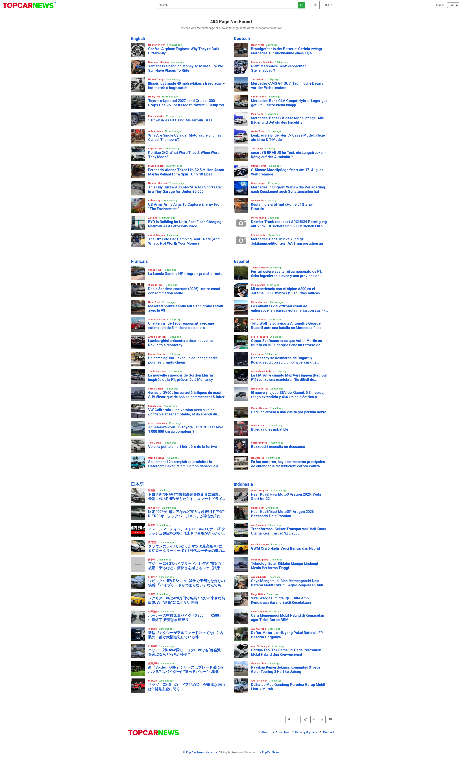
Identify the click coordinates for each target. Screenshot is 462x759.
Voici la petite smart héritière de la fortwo (182, 446)
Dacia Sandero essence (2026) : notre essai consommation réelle (184, 291)
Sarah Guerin (156, 388)
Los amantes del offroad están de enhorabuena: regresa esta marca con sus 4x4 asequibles (289, 308)
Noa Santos (258, 458)
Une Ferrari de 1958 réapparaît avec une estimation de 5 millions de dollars (181, 325)
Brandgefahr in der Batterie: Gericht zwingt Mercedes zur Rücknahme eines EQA (286, 51)
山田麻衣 (153, 646)
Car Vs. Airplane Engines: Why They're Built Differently (183, 51)
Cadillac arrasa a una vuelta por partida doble (288, 412)
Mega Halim (258, 594)
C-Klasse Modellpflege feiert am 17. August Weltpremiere (287, 172)
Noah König (258, 44)
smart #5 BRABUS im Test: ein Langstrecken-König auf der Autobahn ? (288, 154)
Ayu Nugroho (259, 628)
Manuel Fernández (262, 371)
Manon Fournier (157, 354)
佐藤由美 (153, 680)
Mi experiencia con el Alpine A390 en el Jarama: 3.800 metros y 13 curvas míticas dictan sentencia (285, 291)
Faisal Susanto (259, 544)
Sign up (453, 5)
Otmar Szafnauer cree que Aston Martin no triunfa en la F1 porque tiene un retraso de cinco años (286, 343)
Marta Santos (259, 319)
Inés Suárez (258, 285)
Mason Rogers (156, 165)
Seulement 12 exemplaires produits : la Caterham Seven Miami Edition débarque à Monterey (183, 464)
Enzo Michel (155, 406)
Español (241, 261)
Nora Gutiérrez (260, 388)
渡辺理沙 (153, 542)
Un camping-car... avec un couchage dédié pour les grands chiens (183, 360)
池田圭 (152, 594)
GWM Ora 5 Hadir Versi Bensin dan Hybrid (285, 548)
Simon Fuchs (258, 96)
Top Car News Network (201, 752)
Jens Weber (258, 79)
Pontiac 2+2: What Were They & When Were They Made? (183, 154)
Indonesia (243, 484)
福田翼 (152, 490)
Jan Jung (256, 148)
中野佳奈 (153, 611)
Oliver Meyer (258, 183)
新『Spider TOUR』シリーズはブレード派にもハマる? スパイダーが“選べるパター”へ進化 (185, 669)
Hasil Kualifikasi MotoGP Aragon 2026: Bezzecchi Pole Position (283, 513)
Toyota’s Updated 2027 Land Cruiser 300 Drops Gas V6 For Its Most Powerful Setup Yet (186, 103)
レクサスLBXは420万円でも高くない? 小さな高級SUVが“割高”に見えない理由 (186, 600)
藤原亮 (152, 525)
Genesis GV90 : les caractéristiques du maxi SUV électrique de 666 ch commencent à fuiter (186, 394)
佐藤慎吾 (153, 663)
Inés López (257, 354)
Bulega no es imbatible (269, 429)
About (265, 732)
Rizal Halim (258, 507)
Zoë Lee (153, 217)
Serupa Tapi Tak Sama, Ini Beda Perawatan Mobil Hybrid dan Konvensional (286, 652)
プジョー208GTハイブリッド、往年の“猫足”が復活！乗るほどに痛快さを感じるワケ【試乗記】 (185, 565)
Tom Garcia (155, 442)
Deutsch (242, 38)
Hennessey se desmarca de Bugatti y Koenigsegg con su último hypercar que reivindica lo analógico (283, 360)
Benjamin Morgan (158, 62)
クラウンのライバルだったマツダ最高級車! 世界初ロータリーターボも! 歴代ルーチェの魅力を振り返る (185, 548)
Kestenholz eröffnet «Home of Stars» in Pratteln (284, 206)
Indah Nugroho (260, 559)
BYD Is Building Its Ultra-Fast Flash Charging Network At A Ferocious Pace (184, 224)
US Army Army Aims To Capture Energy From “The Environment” (185, 206)
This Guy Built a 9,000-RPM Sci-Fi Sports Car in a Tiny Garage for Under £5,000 (185, 189)
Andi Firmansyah (261, 646)
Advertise (282, 732)
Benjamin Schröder (262, 62)
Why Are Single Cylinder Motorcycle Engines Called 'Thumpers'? (184, 137)
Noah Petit (154, 302)
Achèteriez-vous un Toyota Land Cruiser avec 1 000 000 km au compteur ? (186, 429)
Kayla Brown (155, 148)
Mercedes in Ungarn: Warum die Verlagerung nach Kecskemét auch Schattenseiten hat (288, 189)
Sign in (440, 5)
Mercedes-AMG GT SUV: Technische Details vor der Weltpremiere (287, 85)
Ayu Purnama (259, 525)
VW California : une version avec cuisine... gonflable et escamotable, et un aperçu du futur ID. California (182, 412)
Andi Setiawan (259, 680)
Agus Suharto (259, 577)
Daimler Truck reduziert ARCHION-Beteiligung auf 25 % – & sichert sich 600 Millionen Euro (289, 224)
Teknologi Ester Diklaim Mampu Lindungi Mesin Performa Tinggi (284, 565)
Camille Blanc (156, 458)
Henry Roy (154, 96)
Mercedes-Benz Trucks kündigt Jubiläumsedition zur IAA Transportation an (287, 241)
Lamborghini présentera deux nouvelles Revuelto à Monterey (180, 343)
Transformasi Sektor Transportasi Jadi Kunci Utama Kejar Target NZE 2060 (288, 531)
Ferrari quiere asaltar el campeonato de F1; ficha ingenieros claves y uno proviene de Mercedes (286, 273)
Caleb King (154, 200)
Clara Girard (155, 285)
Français (139, 261)
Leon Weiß (257, 200)
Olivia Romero (259, 425)
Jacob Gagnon (156, 235)
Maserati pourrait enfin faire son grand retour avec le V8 (185, 308)
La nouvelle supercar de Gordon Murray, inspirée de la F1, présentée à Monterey (181, 377)
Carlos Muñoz (259, 442)
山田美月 (153, 577)
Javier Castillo (259, 267)
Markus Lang (258, 217)
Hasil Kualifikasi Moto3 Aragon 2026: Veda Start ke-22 (286, 496)
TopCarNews (270, 752)
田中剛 (152, 559)
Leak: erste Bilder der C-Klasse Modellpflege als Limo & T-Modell (288, 137)
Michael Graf (259, 165)
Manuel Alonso (260, 302)
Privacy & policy (306, 732)
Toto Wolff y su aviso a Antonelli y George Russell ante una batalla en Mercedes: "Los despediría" (286, 325)
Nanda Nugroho (260, 490)
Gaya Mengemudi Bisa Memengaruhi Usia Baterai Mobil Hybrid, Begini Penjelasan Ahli (287, 583)
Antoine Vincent (157, 336)
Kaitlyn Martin (156, 116)
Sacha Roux (155, 269)
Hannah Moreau (157, 183)
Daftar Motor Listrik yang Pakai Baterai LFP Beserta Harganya (287, 635)
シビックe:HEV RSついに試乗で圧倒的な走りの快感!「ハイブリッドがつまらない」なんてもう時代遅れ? (186, 583)
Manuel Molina (260, 408)
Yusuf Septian (259, 611)
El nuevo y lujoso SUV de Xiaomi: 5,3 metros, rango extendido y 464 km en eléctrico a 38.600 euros (287, 394)
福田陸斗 (153, 628)
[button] (327, 5)
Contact (328, 732)
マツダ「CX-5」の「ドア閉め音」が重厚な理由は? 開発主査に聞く (186, 686)
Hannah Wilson (157, 44)
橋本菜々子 (154, 507)
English (138, 38)
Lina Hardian (258, 663)
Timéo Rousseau (158, 371)
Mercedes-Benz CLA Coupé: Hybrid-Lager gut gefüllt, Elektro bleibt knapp (289, 103)
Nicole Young (156, 79)
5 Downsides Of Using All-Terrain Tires (180, 120)
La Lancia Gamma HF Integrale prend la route (185, 273)
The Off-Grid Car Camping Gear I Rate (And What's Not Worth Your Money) (184, 241)
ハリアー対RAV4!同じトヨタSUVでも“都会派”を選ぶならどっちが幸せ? (185, 652)
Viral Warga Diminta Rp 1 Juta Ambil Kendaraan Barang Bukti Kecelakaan (281, 600)
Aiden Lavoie (156, 131)
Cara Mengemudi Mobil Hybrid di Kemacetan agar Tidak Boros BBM (287, 617)
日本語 (137, 484)
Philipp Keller (259, 235)
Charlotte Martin (157, 423)
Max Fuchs (257, 114)
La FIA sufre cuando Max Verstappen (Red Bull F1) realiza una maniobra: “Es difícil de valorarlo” (289, 377)
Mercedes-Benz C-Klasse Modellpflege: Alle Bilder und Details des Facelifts (287, 120)
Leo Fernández (260, 336)
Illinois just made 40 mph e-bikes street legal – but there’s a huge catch (186, 85)
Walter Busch (259, 131)
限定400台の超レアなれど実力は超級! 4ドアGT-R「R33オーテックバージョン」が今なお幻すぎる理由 (186, 513)
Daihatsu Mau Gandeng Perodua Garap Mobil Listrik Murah (288, 686)
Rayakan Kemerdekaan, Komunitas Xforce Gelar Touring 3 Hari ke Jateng (285, 669)
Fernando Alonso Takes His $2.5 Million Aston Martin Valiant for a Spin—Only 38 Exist (186, 172)
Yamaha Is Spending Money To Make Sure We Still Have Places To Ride (185, 68)
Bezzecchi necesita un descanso (278, 446)
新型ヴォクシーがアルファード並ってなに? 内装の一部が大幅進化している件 (185, 635)
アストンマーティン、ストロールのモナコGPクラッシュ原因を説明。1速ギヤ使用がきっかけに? (186, 531)
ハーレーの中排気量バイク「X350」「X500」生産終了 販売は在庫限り (185, 617)
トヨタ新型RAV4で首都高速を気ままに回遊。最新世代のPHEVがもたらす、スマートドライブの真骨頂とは (185, 496)
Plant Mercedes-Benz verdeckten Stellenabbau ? (278, 68)
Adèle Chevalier (157, 319)
